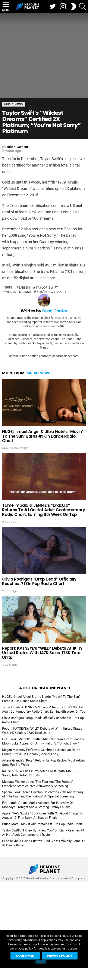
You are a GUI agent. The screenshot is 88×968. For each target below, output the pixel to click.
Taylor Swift (47, 287)
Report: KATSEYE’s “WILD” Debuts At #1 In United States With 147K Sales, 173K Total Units (42, 652)
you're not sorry (51, 292)
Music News (38, 373)
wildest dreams (18, 292)
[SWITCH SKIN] (73, 6)
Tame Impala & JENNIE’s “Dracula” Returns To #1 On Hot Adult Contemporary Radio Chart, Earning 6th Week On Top (43, 510)
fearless (24, 287)
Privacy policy (59, 956)
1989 (8, 287)
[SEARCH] (82, 6)
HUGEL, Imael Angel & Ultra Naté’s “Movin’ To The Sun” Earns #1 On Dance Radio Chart (42, 436)
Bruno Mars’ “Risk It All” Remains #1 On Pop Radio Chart (42, 824)
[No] (40, 962)
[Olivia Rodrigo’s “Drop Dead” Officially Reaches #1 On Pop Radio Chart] (44, 550)
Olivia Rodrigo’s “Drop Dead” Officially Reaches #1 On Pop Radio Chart (39, 581)
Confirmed (25, 956)
